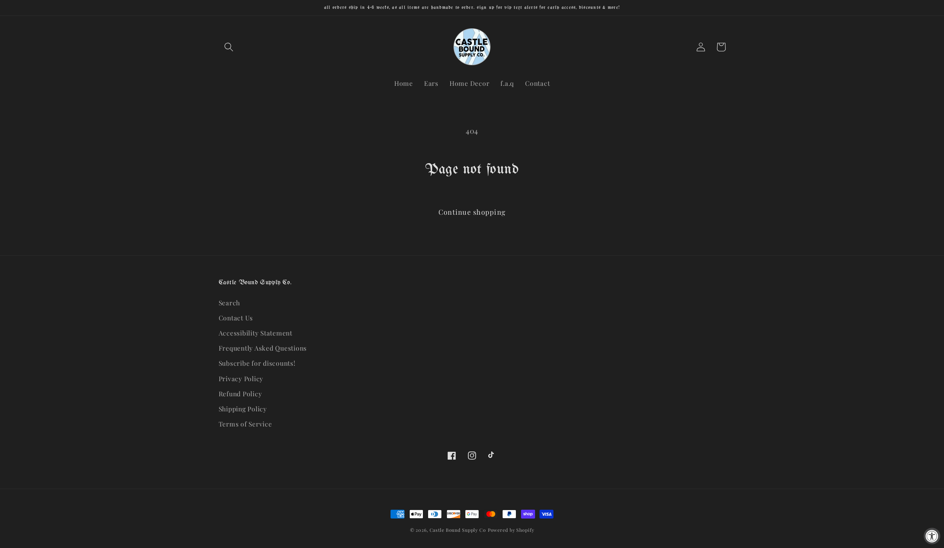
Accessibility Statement (255, 333)
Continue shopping (472, 212)
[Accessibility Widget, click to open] (932, 536)
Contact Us (236, 317)
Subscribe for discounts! (257, 363)
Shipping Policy (243, 408)
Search (229, 302)
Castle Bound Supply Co (458, 530)
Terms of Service (245, 423)
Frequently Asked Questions (263, 348)
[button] (229, 47)
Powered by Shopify (511, 530)
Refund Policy (240, 393)
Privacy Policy (241, 378)
